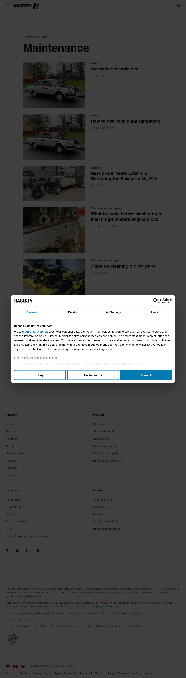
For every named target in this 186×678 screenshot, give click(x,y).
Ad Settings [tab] (113, 312)
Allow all (146, 374)
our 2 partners (34, 331)
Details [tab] (72, 312)
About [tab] (154, 312)
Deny (40, 374)
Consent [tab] (31, 312)
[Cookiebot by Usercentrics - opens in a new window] (156, 300)
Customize (91, 374)
